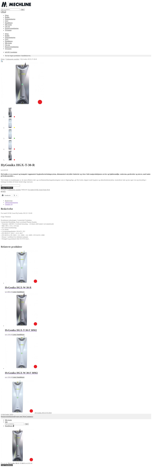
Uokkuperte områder (12, 59)
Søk (22, 9)
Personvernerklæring (12, 28)
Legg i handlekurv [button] (19, 292)
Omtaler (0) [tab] (9, 204)
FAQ (6, 21)
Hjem (7, 15)
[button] (2, 61)
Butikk (7, 17)
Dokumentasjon (10, 19)
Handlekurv (9, 23)
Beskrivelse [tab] (9, 201)
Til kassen (8, 30)
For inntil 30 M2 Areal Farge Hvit (39, 190)
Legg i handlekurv (7, 188)
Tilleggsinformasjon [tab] (11, 202)
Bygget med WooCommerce (23, 416)
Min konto (8, 25)
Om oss (7, 26)
